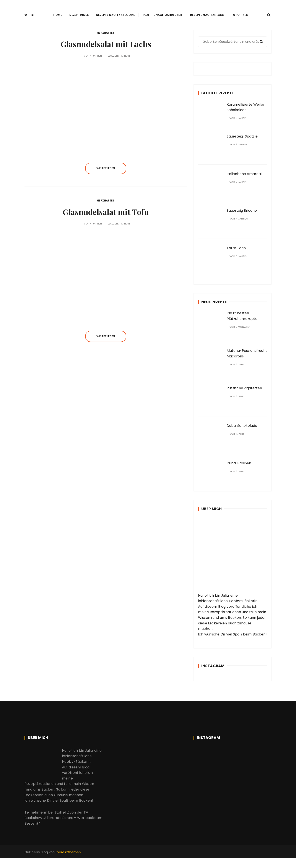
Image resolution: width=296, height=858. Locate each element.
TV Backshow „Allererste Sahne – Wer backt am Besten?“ (63, 818)
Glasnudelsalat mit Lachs (105, 44)
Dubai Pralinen (239, 463)
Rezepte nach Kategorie (115, 15)
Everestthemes (68, 852)
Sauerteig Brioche (242, 210)
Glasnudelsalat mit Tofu (106, 211)
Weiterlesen (105, 168)
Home (57, 15)
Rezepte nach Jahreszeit (163, 15)
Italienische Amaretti (244, 173)
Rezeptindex (79, 15)
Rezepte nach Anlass (207, 15)
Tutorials (239, 15)
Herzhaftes (106, 32)
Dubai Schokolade (242, 425)
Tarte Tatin (236, 248)
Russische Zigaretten (244, 388)
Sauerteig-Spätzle (242, 136)
